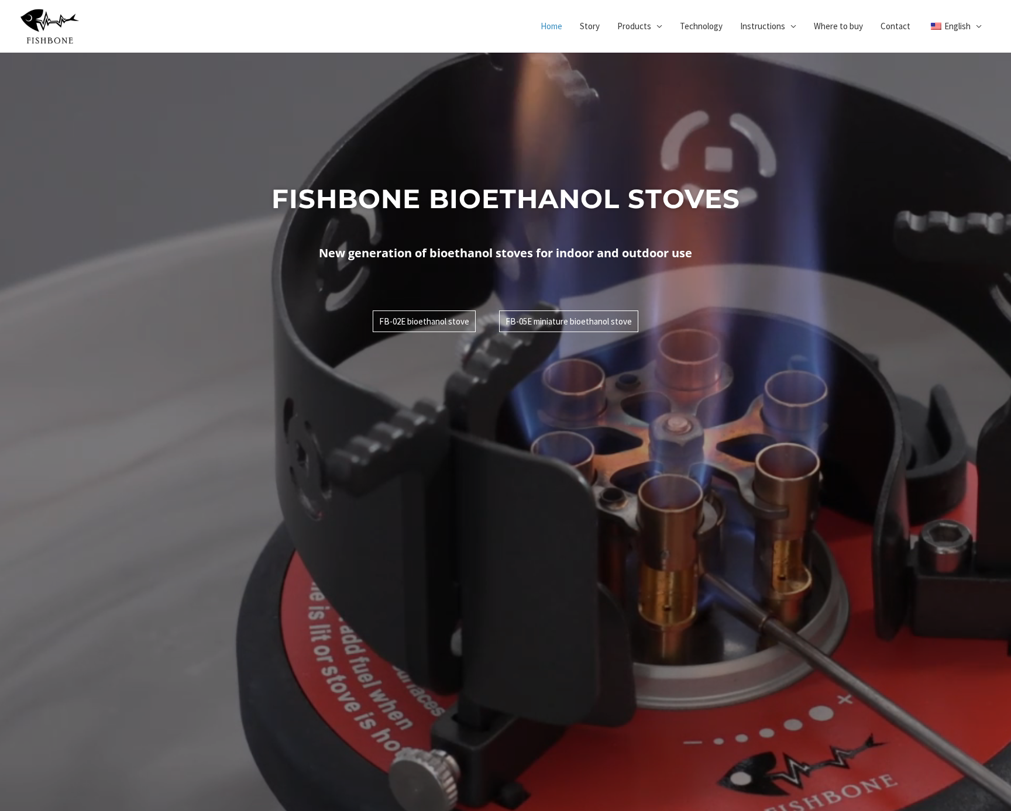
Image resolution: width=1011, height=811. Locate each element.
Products (634, 26)
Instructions (762, 26)
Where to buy (838, 26)
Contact (895, 26)
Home (551, 26)
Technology (701, 26)
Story (590, 26)
